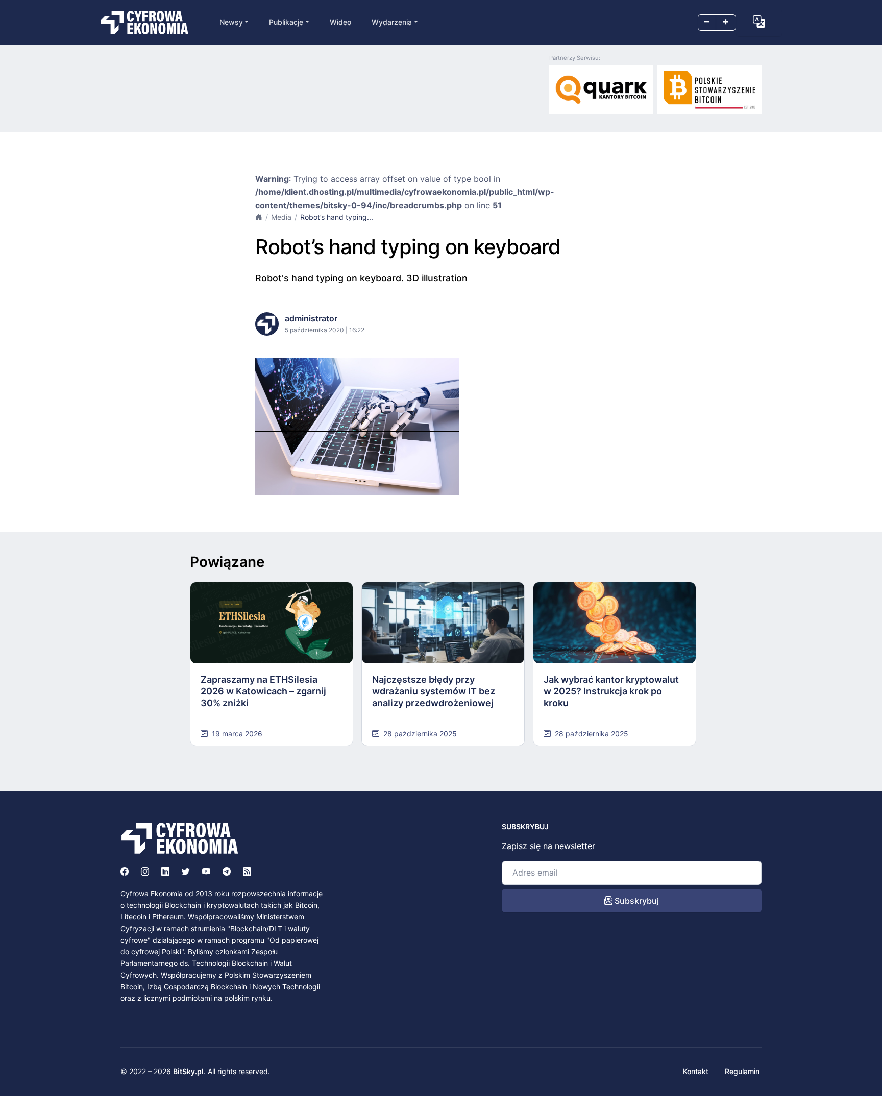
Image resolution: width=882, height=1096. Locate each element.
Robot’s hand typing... (336, 217)
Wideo (340, 22)
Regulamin (742, 1071)
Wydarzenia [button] (392, 22)
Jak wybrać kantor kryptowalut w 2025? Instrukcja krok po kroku (611, 691)
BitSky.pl (188, 1071)
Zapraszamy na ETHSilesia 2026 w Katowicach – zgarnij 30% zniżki (263, 691)
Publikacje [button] (286, 22)
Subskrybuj (635, 900)
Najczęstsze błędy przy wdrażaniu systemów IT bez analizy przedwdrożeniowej (433, 691)
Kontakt (695, 1071)
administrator (311, 318)
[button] (759, 21)
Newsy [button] (231, 22)
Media (281, 217)
